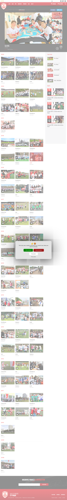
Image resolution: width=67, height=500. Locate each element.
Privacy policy (33, 256)
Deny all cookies (39, 250)
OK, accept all (28, 250)
